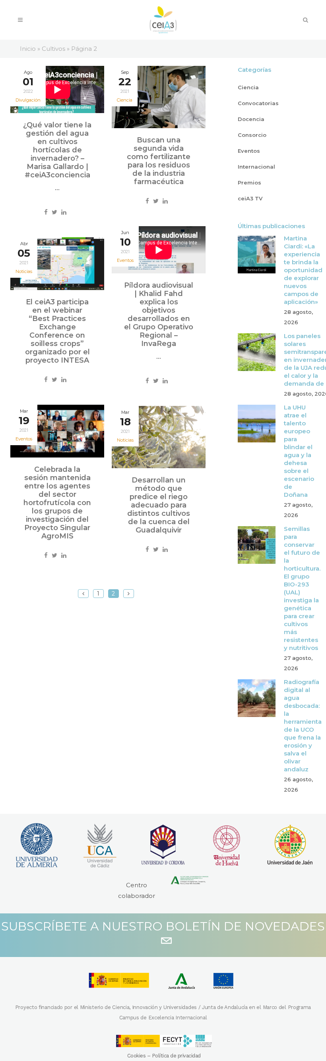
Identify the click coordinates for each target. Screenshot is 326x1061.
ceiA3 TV (250, 198)
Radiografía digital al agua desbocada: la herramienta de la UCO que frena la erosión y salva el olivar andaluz (303, 725)
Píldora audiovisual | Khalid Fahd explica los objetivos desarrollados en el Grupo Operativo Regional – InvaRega (158, 314)
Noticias (24, 271)
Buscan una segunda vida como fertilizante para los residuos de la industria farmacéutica (158, 161)
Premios (249, 182)
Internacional (256, 166)
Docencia (251, 119)
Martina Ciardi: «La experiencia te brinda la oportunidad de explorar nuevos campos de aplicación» (303, 270)
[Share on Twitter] (54, 212)
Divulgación (28, 100)
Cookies (136, 1056)
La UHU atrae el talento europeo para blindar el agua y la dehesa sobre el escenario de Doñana (299, 451)
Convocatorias (258, 103)
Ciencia (124, 100)
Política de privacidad (176, 1056)
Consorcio (252, 135)
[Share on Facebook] (46, 212)
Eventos (125, 260)
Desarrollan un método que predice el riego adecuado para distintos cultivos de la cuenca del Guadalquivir (158, 505)
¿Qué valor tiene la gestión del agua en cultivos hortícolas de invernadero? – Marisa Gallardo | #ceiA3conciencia (57, 150)
